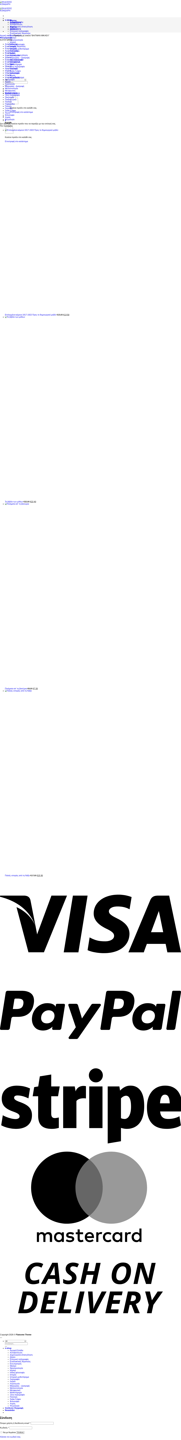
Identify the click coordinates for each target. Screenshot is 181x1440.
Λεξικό (8, 82)
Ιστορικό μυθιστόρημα (19, 49)
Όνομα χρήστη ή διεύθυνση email (15, 1423)
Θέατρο (13, 38)
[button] (6, 38)
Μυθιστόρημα (16, 64)
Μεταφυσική (10, 91)
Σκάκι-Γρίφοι (15, 71)
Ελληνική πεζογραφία (19, 31)
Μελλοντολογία (11, 88)
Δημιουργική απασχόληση (21, 27)
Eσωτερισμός (11, 49)
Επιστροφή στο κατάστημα (21, 112)
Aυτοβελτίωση (16, 24)
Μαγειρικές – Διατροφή (20, 58)
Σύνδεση (20, 1432)
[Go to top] (1, 1337)
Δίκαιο (7, 57)
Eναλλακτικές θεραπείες (20, 33)
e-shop (8, 1348)
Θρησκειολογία (16, 40)
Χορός (13, 75)
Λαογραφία (10, 80)
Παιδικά (8, 102)
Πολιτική (8, 108)
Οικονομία (9, 97)
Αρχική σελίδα (6, 35)
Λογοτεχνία (10, 84)
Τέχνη (7, 113)
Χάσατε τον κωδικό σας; (10, 1437)
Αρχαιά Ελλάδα (11, 51)
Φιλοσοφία (9, 115)
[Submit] (6, 1346)
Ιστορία (8, 75)
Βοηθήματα (10, 53)
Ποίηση (8, 106)
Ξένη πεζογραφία (17, 67)
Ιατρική (13, 42)
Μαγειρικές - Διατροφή (14, 86)
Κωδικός (4, 1428)
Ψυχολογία (9, 119)
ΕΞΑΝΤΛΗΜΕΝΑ (12, 62)
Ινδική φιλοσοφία (12, 73)
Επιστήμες (9, 64)
